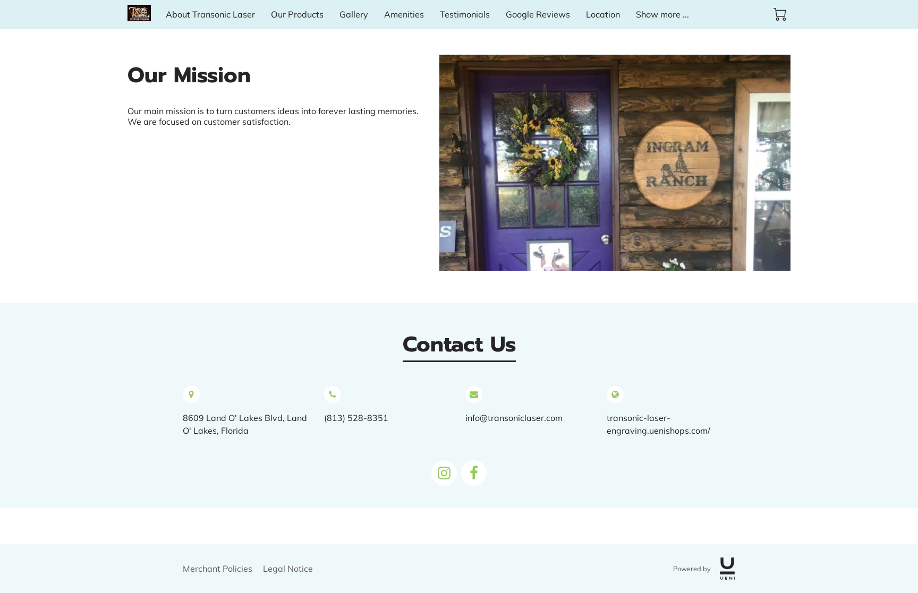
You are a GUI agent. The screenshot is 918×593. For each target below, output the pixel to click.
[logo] (727, 569)
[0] (780, 14)
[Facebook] (474, 473)
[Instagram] (444, 473)
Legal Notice (288, 568)
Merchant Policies (217, 568)
